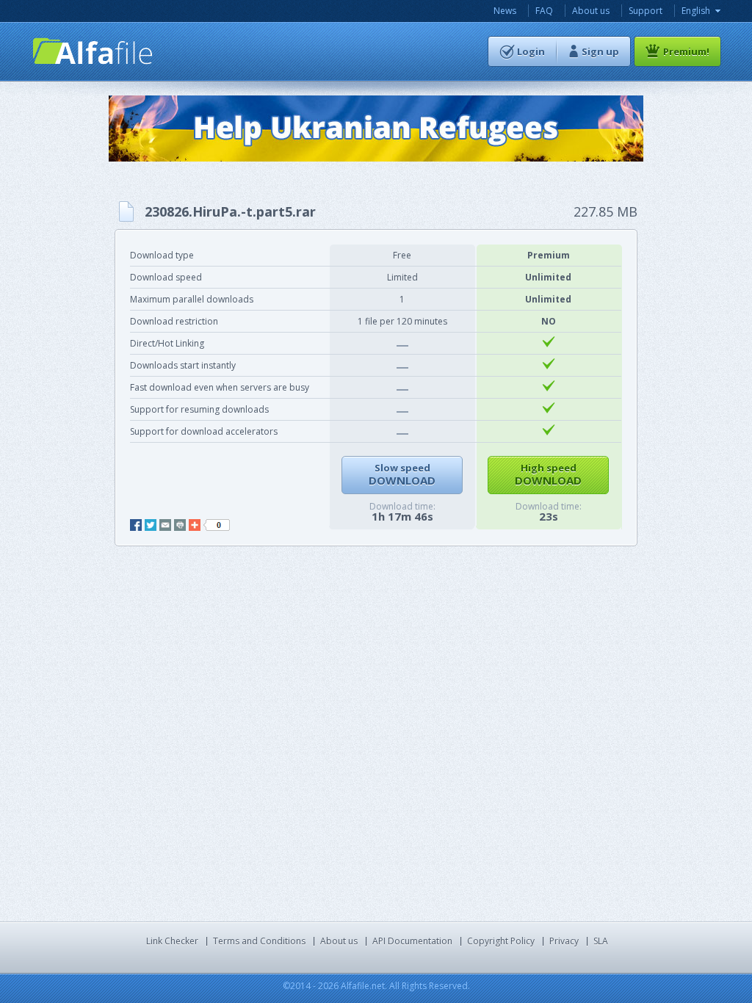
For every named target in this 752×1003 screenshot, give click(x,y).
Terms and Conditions (259, 941)
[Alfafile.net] (93, 51)
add (194, 525)
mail (165, 525)
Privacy (564, 941)
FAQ (544, 10)
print (180, 525)
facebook (136, 525)
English (696, 10)
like (216, 525)
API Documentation (412, 941)
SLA (600, 941)
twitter (150, 525)
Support (645, 10)
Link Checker (172, 941)
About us (591, 10)
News (505, 10)
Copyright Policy (501, 941)
